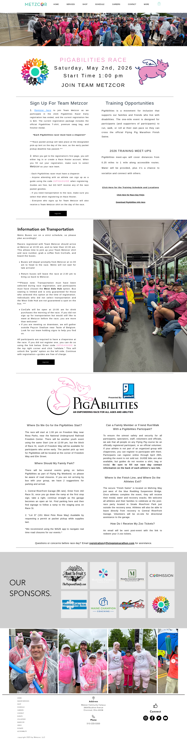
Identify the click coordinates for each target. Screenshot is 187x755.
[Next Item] (173, 661)
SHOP (19, 704)
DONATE (20, 728)
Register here (42, 110)
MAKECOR (20, 722)
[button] (70, 4)
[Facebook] (152, 718)
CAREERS (20, 710)
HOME (19, 698)
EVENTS (20, 716)
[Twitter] (158, 718)
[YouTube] (165, 718)
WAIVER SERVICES (23, 701)
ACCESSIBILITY (22, 731)
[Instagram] (145, 718)
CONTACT (20, 713)
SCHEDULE (21, 707)
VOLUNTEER (21, 719)
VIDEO (19, 725)
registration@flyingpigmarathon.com (111, 543)
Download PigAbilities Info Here (130, 202)
